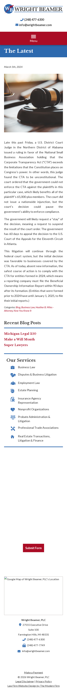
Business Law (28, 307)
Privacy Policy (44, 681)
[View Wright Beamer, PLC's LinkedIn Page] (30, 658)
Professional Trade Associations (38, 427)
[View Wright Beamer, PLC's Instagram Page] (43, 658)
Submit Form (33, 548)
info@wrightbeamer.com (35, 25)
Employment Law (29, 383)
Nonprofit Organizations (33, 409)
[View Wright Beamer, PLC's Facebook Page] (24, 658)
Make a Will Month (19, 339)
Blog (18, 307)
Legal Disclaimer (24, 681)
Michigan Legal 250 (20, 334)
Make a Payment (33, 672)
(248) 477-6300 (34, 19)
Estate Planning (28, 390)
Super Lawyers (16, 345)
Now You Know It (22, 310)
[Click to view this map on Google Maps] (33, 595)
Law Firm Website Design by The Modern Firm (33, 685)
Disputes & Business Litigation (37, 374)
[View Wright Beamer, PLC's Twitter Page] (37, 658)
